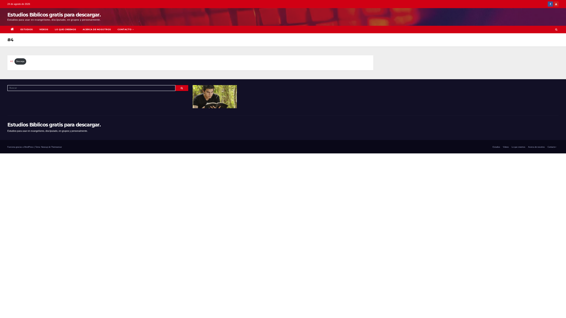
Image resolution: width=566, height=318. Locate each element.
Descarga (20, 61)
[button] (556, 29)
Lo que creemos (65, 29)
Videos (43, 29)
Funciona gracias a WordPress (20, 147)
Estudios (26, 29)
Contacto (124, 29)
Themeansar (56, 147)
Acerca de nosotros (97, 29)
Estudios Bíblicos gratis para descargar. (54, 15)
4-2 (11, 61)
